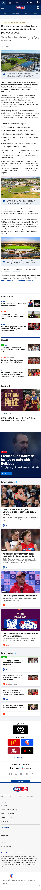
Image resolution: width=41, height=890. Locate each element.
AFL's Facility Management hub (13, 280)
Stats (36, 13)
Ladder (27, 13)
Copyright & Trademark (9, 883)
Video (5, 13)
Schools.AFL (5, 842)
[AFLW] (10, 3)
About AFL (4, 806)
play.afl (31, 280)
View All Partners (19, 757)
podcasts (8, 413)
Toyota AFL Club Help (7, 813)
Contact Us (4, 821)
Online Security (23, 883)
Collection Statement (30, 795)
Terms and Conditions (18, 880)
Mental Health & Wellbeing (9, 809)
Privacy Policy (20, 795)
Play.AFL (3, 831)
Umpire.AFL (4, 839)
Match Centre (16, 13)
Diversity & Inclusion (7, 817)
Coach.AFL (4, 835)
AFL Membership (6, 846)
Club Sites (29, 2)
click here (17, 272)
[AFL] (3, 3)
